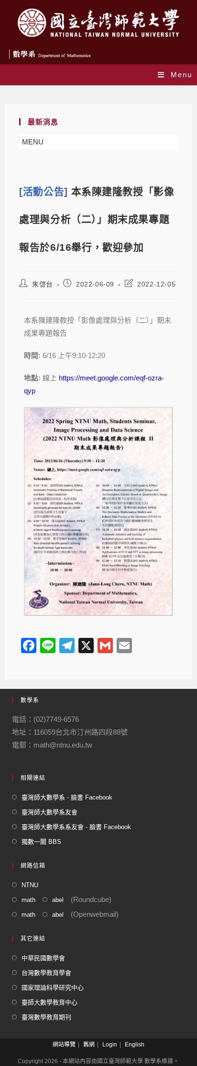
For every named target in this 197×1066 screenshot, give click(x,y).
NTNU (30, 885)
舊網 (89, 1044)
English (134, 1044)
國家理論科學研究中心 (53, 987)
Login (109, 1044)
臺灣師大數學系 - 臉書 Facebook (67, 797)
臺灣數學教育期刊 (46, 1017)
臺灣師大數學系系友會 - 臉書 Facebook (76, 826)
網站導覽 (64, 1044)
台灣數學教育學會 (46, 972)
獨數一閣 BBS (41, 841)
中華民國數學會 (43, 958)
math (28, 899)
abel (58, 899)
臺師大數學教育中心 (49, 1002)
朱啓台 (42, 284)
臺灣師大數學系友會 (49, 812)
